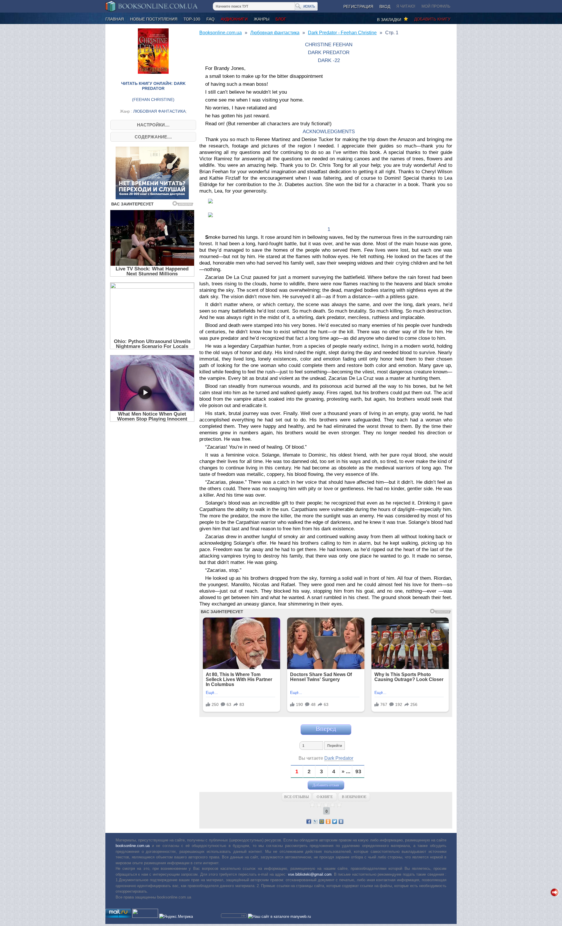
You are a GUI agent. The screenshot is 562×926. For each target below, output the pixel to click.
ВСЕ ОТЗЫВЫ (296, 797)
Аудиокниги (234, 19)
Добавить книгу (432, 19)
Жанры (261, 19)
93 (358, 771)
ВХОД (384, 6)
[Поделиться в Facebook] (308, 821)
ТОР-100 (192, 19)
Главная (114, 19)
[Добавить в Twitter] (334, 821)
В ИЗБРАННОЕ (354, 797)
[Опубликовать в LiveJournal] (315, 821)
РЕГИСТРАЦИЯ (358, 6)
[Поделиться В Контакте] (341, 821)
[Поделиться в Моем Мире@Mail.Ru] (321, 821)
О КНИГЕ (325, 797)
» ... (346, 771)
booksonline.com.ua (133, 845)
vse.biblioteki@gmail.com (310, 874)
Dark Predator (338, 758)
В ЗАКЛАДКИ (390, 19)
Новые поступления (153, 19)
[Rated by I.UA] (145, 916)
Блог (280, 19)
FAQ (210, 19)
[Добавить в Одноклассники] (328, 821)
